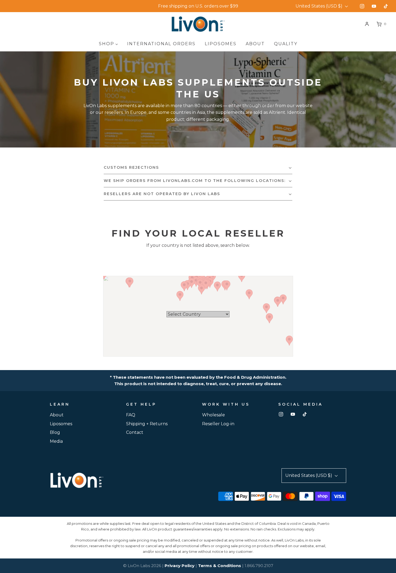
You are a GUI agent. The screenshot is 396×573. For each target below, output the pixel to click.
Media (56, 441)
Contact (134, 432)
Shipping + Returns (147, 423)
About (57, 414)
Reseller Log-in (218, 423)
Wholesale (213, 414)
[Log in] (367, 24)
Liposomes (61, 423)
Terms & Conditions (219, 565)
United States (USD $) (319, 6)
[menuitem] (108, 43)
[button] (198, 167)
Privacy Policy (179, 565)
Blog (55, 432)
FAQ (130, 414)
